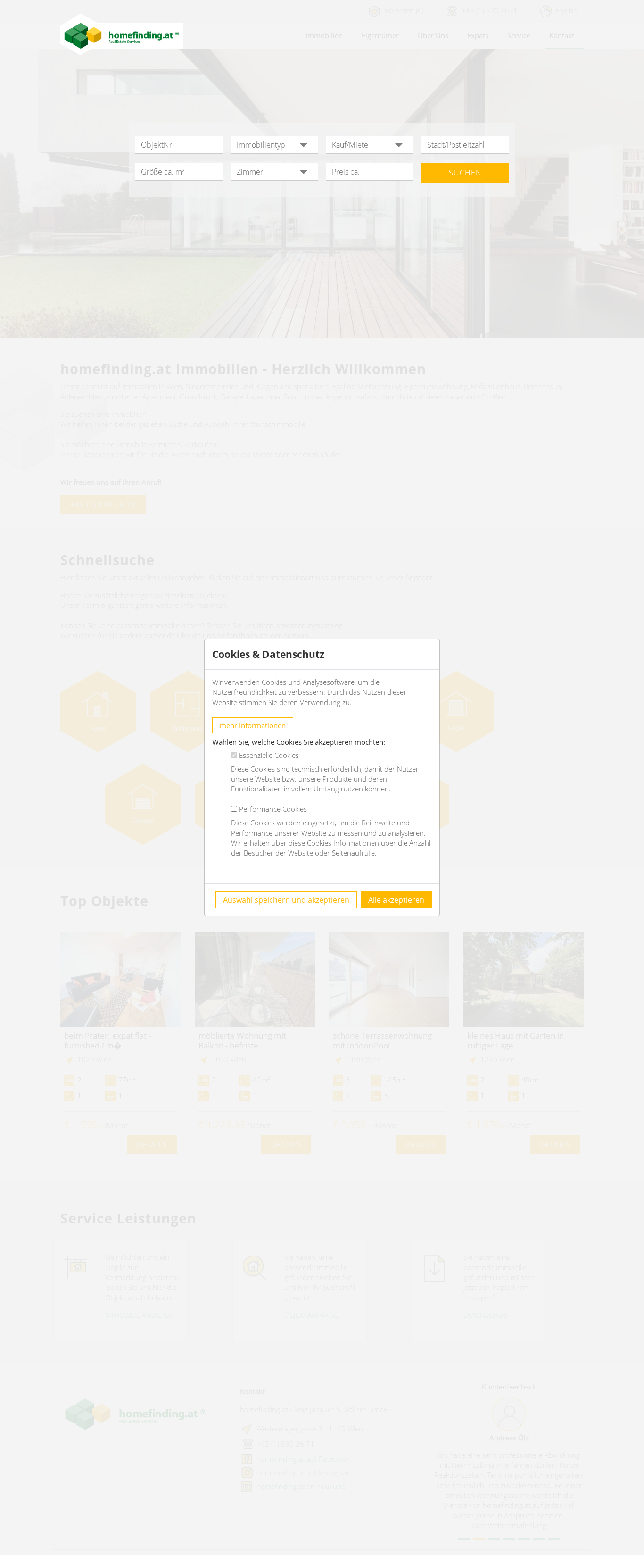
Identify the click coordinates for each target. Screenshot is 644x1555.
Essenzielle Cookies (269, 755)
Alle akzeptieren (396, 900)
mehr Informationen (253, 725)
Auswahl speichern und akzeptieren (286, 900)
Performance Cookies (273, 809)
